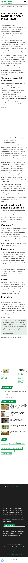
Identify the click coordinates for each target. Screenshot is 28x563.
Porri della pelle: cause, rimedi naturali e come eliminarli (17, 413)
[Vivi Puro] (6, 2)
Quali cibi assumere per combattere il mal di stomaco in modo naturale (21, 378)
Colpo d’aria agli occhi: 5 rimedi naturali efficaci (18, 419)
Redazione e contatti (16, 554)
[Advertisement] (14, 123)
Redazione (5, 22)
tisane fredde (18, 451)
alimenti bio (5, 443)
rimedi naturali (5, 451)
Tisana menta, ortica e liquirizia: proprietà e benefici (18, 426)
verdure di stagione (7, 453)
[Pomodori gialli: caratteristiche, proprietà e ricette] (5, 433)
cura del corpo (21, 443)
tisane (12, 451)
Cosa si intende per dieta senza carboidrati (4, 376)
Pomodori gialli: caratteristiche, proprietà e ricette (18, 432)
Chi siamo (16, 552)
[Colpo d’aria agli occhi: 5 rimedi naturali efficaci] (5, 420)
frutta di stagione (6, 446)
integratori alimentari (17, 446)
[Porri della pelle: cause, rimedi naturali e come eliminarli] (5, 414)
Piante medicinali (6, 448)
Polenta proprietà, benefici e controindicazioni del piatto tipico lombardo (18, 406)
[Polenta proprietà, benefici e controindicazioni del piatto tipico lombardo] (5, 407)
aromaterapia (12, 443)
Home (3, 6)
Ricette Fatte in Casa (17, 448)
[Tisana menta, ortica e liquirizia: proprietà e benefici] (5, 427)
